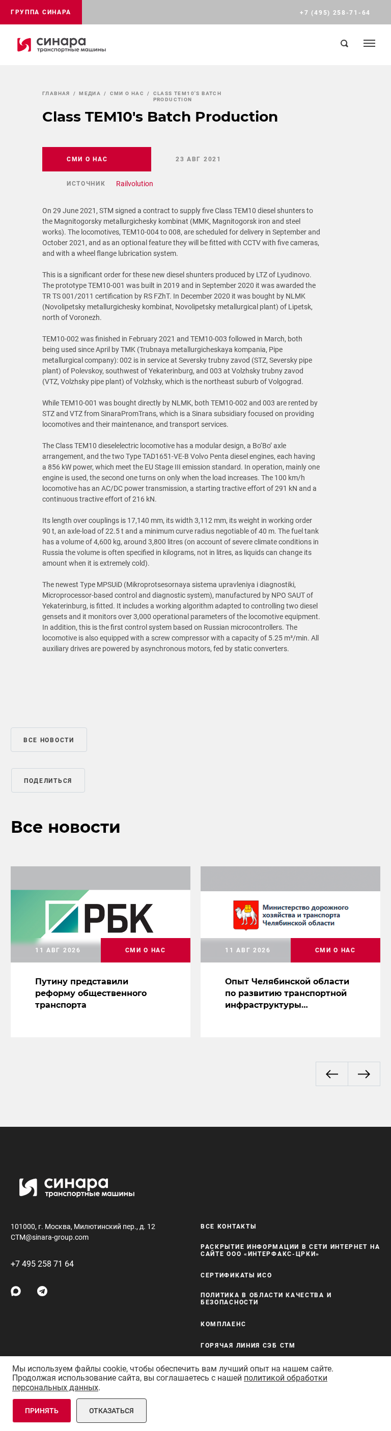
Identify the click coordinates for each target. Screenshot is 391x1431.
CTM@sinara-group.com (50, 1237)
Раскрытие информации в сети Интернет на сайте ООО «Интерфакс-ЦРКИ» (290, 1250)
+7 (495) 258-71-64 (335, 12)
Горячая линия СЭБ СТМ (248, 1345)
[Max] (16, 1291)
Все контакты (228, 1226)
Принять (42, 1411)
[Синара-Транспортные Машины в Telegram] (42, 1291)
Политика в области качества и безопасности (266, 1299)
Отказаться (111, 1411)
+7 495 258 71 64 (42, 1264)
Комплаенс (223, 1324)
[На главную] (62, 44)
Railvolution (134, 184)
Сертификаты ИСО (236, 1275)
